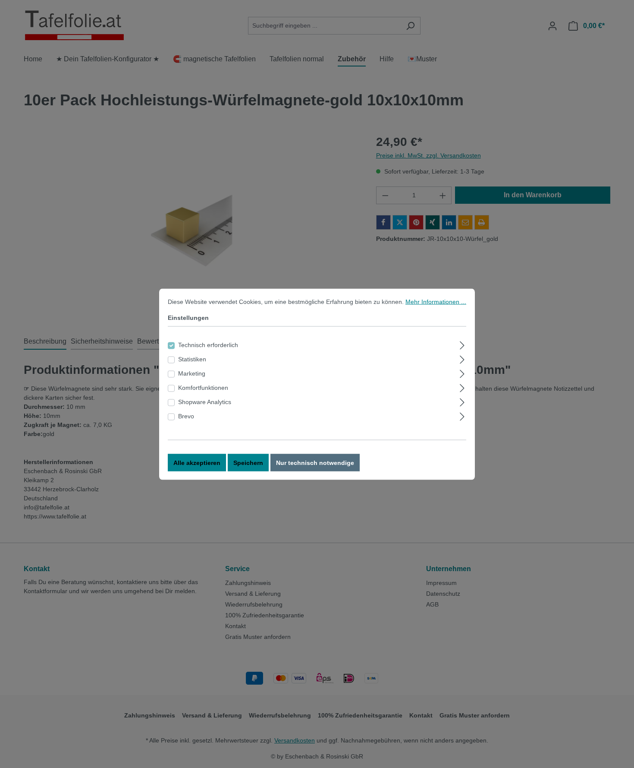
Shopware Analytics (204, 401)
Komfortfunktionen (203, 387)
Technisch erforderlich (208, 344)
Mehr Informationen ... (435, 301)
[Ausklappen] (462, 343)
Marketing (191, 373)
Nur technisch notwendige (315, 462)
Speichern (248, 462)
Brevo (186, 415)
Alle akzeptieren (196, 462)
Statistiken (192, 358)
